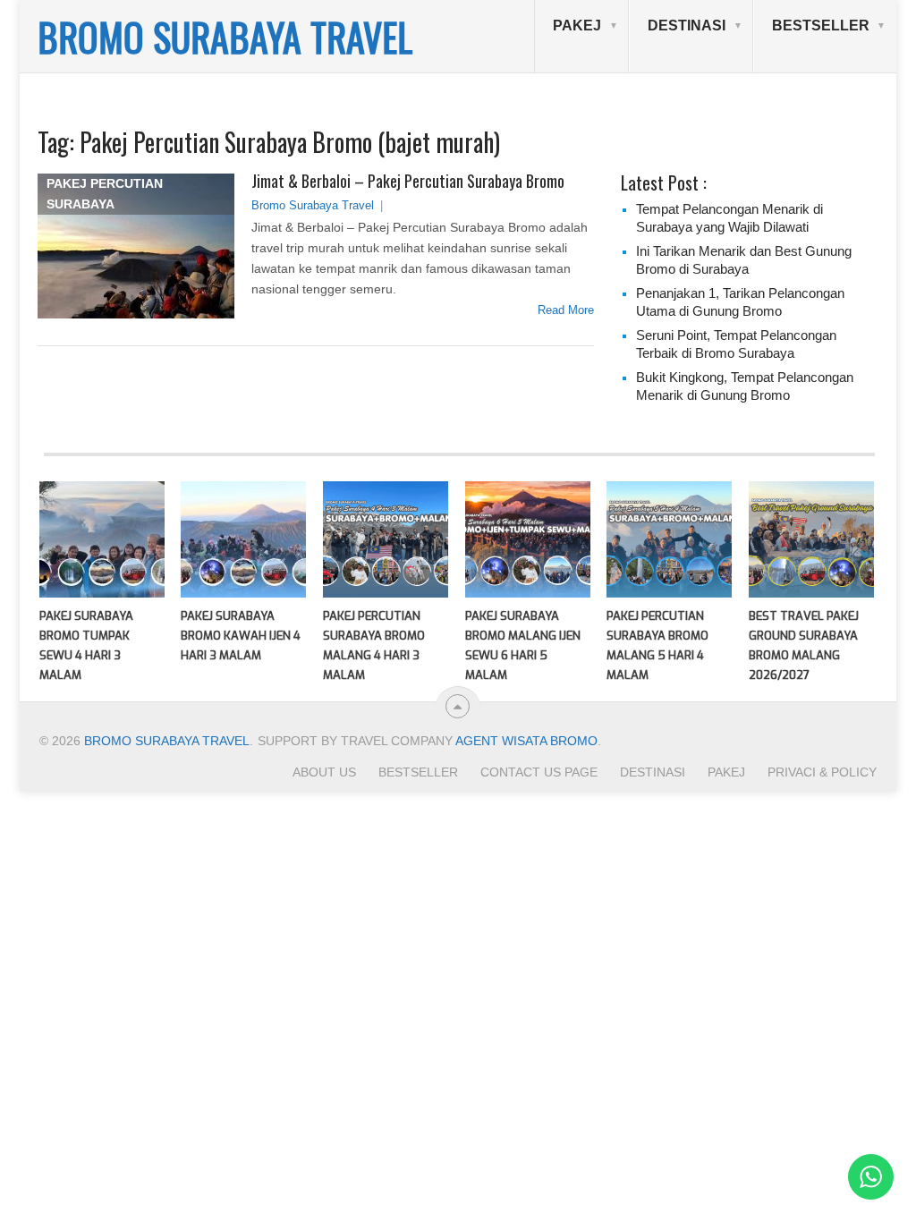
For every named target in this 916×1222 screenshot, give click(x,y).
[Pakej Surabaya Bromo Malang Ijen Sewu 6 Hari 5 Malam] (527, 539)
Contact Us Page (539, 772)
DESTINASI (686, 25)
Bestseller (820, 25)
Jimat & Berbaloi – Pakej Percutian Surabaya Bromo (407, 181)
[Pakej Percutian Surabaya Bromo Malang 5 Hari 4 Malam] (669, 539)
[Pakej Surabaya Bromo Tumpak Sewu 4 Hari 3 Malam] (102, 539)
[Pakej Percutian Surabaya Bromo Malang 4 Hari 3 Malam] (385, 539)
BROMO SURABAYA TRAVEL (225, 36)
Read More (566, 310)
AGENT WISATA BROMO (526, 741)
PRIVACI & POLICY (822, 772)
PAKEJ (577, 25)
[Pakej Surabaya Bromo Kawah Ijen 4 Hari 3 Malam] (243, 539)
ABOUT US (324, 772)
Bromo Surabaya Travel (312, 205)
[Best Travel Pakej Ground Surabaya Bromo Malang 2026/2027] (811, 539)
